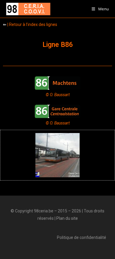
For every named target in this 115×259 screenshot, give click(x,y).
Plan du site (67, 218)
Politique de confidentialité (81, 237)
